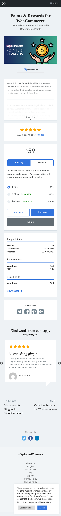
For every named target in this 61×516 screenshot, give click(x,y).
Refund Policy (30, 482)
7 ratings (39, 135)
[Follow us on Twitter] (24, 438)
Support (30, 476)
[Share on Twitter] (20, 311)
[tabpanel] (30, 361)
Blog (30, 472)
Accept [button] (42, 508)
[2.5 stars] (29, 130)
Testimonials (30, 469)
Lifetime (42, 163)
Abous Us (30, 463)
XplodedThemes (31, 454)
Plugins (30, 466)
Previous (1, 363)
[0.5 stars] (21, 130)
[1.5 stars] (25, 130)
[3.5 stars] (34, 130)
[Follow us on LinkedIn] (37, 438)
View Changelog (14, 291)
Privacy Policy (30, 479)
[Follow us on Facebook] (30, 438)
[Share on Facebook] (27, 311)
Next (59, 363)
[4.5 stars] (38, 130)
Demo (30, 222)
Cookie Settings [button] (26, 508)
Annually (19, 163)
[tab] (19, 163)
